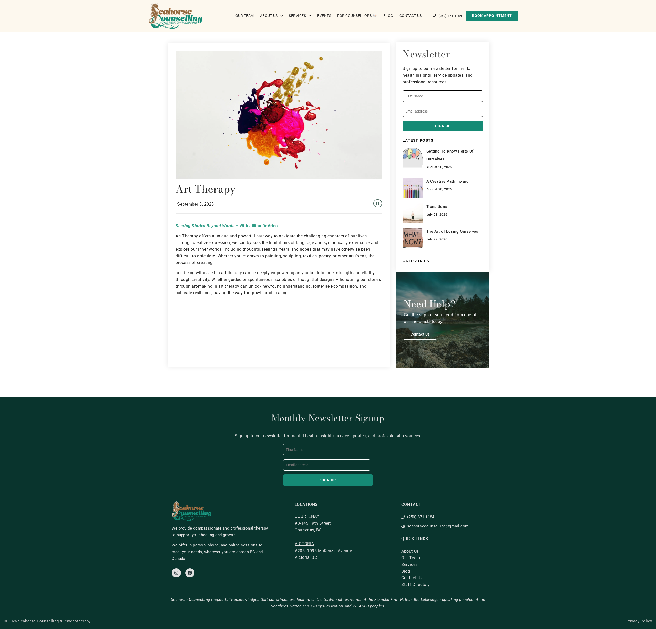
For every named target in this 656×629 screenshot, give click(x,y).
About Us (269, 16)
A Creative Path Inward (447, 181)
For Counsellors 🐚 (357, 16)
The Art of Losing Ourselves (452, 231)
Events (324, 16)
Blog (388, 16)
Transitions (436, 206)
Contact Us (410, 16)
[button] (377, 203)
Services (297, 16)
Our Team (244, 16)
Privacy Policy (639, 621)
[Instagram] (176, 572)
